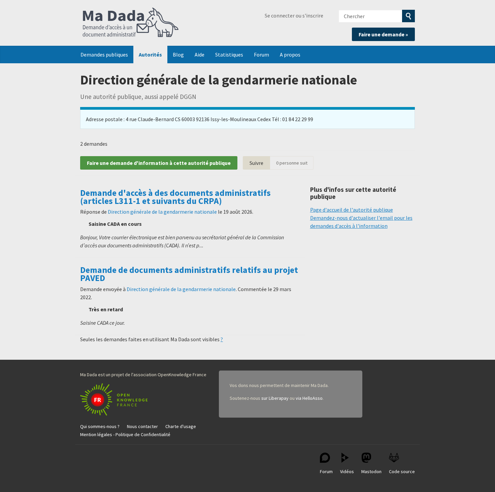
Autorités (150, 54)
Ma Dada (130, 23)
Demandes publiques (104, 54)
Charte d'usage (180, 426)
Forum (261, 54)
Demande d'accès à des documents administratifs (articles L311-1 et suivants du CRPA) (175, 196)
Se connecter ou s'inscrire (294, 15)
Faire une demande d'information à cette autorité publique (159, 163)
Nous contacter (142, 426)
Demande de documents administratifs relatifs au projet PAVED (189, 274)
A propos (290, 54)
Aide (199, 54)
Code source (402, 471)
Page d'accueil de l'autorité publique (351, 209)
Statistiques (229, 54)
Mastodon (371, 471)
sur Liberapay (275, 398)
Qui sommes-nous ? (100, 426)
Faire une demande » (383, 34)
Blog (178, 54)
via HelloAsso (309, 398)
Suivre (256, 163)
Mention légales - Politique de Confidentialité (125, 434)
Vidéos (347, 471)
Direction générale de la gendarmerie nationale (162, 211)
